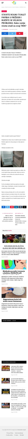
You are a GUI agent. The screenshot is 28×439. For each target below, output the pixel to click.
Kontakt (22, 435)
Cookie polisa (9, 435)
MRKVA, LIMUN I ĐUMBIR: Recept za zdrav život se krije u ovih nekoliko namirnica (7, 218)
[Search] (25, 3)
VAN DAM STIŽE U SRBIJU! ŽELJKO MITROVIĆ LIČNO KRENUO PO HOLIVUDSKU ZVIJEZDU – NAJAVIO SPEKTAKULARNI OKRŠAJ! (17, 370)
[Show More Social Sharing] (24, 33)
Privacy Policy (10, 433)
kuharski (5, 29)
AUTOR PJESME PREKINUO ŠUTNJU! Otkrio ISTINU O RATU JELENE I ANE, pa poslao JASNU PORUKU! (18, 381)
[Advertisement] (14, 74)
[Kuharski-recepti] (14, 2)
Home (3, 7)
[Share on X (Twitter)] (12, 33)
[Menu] (3, 3)
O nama (16, 435)
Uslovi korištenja (19, 433)
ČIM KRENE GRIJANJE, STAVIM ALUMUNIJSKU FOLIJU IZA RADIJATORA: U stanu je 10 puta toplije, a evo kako (20, 220)
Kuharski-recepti (22, 429)
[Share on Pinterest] (19, 33)
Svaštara (4, 11)
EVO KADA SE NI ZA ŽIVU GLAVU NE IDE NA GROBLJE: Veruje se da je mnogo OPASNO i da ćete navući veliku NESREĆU (14, 253)
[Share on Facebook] (5, 33)
